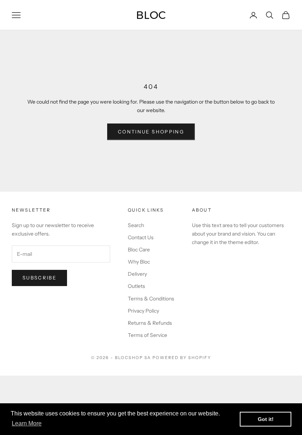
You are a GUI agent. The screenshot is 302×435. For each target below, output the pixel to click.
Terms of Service (147, 335)
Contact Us (141, 237)
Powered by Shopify (181, 357)
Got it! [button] (266, 419)
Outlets (136, 286)
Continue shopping (151, 132)
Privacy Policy (143, 310)
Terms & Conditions (151, 298)
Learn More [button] (27, 423)
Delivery (137, 274)
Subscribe (39, 278)
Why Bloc (139, 261)
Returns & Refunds (150, 323)
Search (136, 225)
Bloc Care (139, 249)
